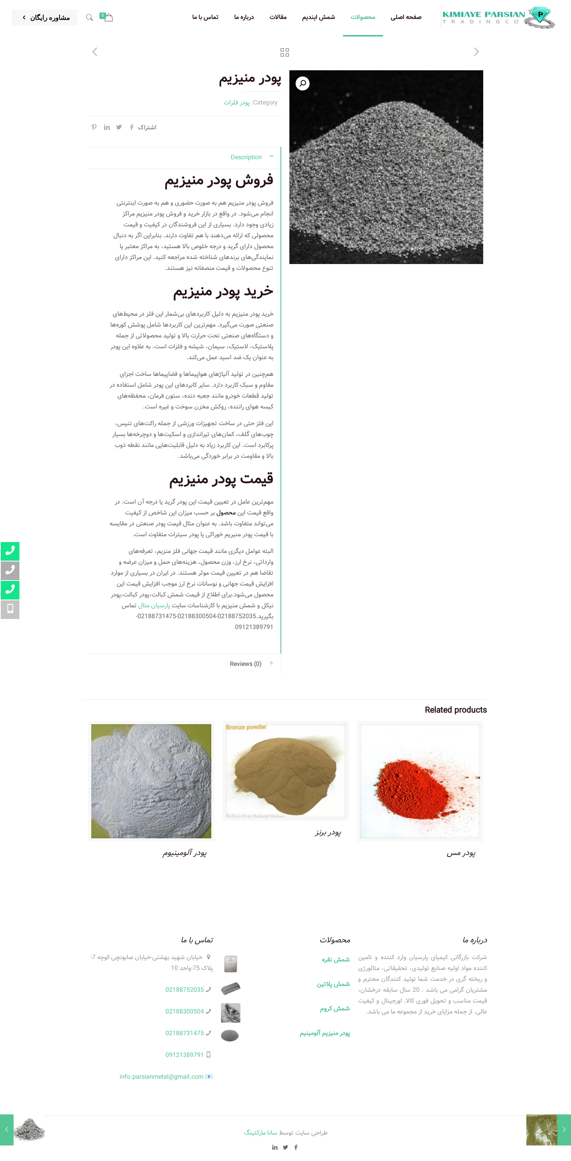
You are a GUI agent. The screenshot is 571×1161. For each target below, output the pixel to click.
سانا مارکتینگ (260, 1133)
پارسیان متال (154, 605)
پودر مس (461, 853)
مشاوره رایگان (49, 17)
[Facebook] (296, 1147)
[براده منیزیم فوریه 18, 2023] (22, 1129)
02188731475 (184, 1033)
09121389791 (184, 1055)
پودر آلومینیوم (185, 853)
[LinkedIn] (275, 1147)
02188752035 (184, 990)
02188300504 (184, 1012)
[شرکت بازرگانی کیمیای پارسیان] (499, 17)
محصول (226, 513)
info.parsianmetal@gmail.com (162, 1077)
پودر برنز (328, 832)
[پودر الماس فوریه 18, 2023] (548, 1129)
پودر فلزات (237, 103)
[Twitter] (286, 1147)
